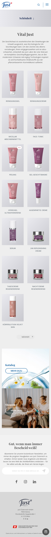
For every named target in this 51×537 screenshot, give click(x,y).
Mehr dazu (16, 370)
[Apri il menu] (47, 4)
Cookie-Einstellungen (39, 533)
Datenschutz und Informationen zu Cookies (19, 533)
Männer (25, 337)
